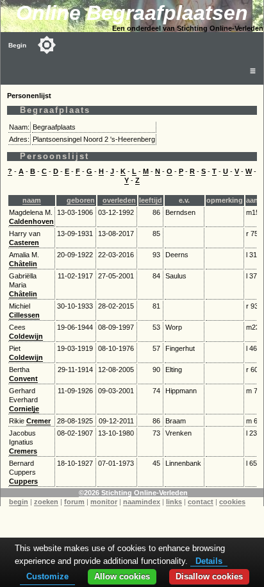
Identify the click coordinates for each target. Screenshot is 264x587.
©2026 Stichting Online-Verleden (133, 493)
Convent (23, 378)
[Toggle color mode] (47, 45)
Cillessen (24, 315)
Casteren (24, 242)
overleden (119, 200)
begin (18, 502)
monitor (103, 502)
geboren (81, 200)
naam (31, 200)
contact (200, 502)
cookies (232, 502)
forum (74, 502)
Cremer (38, 421)
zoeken (46, 502)
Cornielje (24, 409)
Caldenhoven (31, 221)
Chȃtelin (23, 264)
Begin (17, 45)
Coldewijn (26, 336)
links (174, 502)
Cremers (23, 451)
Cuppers (23, 481)
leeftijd (150, 200)
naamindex (141, 502)
